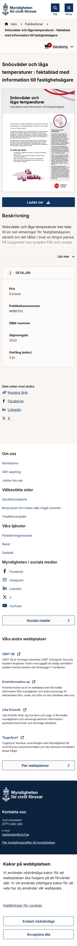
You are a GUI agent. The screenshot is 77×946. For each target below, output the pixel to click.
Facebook (16, 401)
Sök (55, 14)
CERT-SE (9, 654)
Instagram (16, 580)
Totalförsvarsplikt (14, 516)
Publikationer (34, 24)
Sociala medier (51, 621)
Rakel (6, 544)
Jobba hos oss (12, 480)
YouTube (15, 606)
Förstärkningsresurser (17, 535)
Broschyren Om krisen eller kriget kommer (31, 508)
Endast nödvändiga (39, 921)
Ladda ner (51, 203)
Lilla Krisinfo (12, 709)
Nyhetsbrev (10, 463)
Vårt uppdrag (11, 472)
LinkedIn (14, 409)
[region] (38, 900)
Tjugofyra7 (10, 737)
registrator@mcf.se (15, 834)
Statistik (7, 552)
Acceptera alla (38, 934)
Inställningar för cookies (22, 905)
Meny (68, 14)
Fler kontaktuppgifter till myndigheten (28, 842)
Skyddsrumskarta (14, 499)
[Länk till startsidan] (19, 9)
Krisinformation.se (16, 682)
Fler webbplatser (35, 765)
